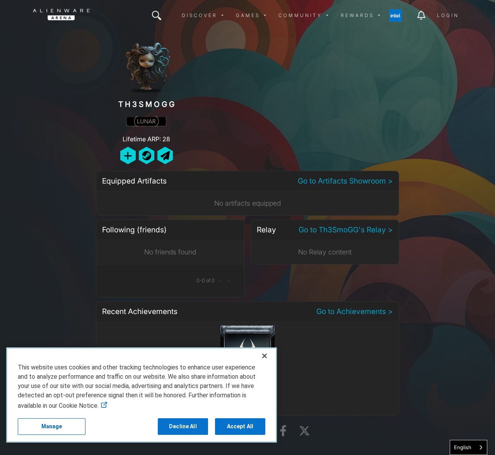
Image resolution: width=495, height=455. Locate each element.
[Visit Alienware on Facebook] (283, 431)
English (462, 447)
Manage (51, 426)
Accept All (240, 426)
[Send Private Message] (165, 155)
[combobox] (468, 447)
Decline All (183, 426)
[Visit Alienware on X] (304, 431)
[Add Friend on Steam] (146, 155)
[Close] (264, 355)
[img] (156, 15)
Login (448, 15)
